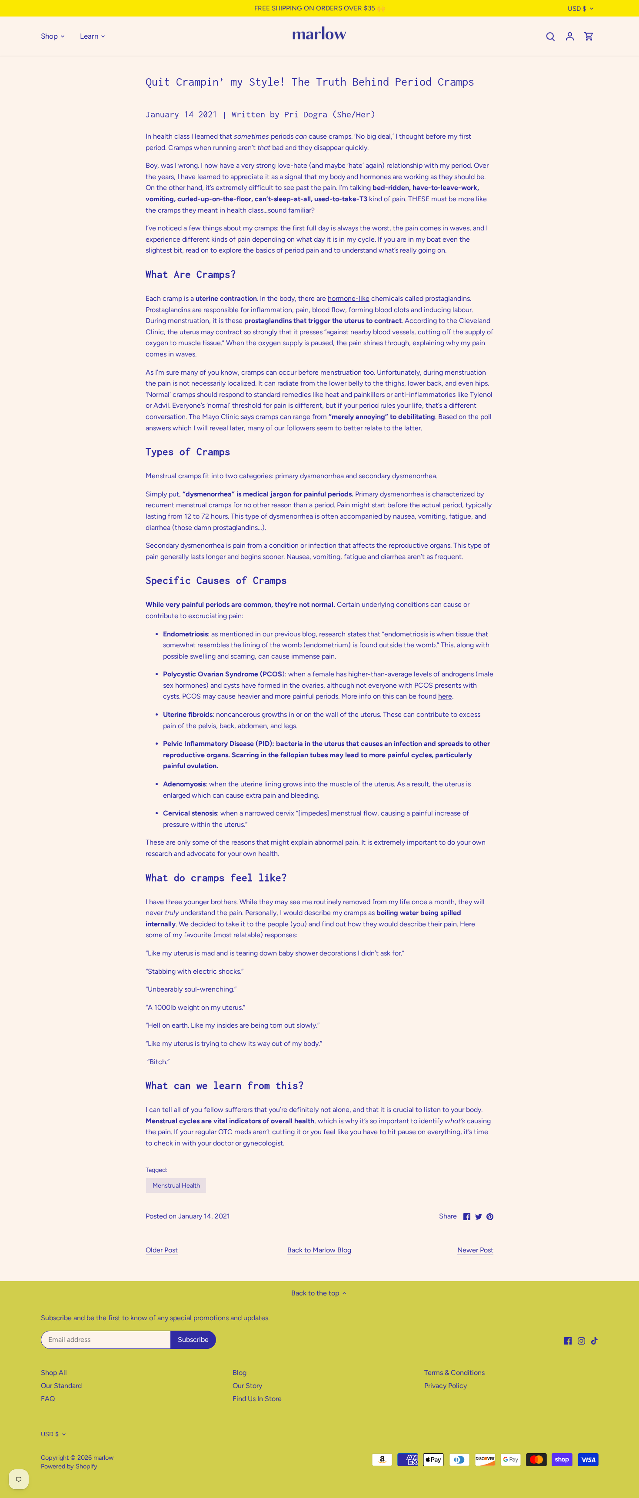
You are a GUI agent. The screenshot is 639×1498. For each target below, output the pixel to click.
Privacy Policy (445, 1385)
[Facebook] (568, 1340)
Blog (239, 1372)
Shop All (54, 1372)
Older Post (162, 1250)
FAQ (48, 1399)
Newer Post (475, 1250)
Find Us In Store (257, 1399)
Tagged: (156, 1170)
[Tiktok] (594, 1340)
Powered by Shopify (69, 1466)
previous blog (295, 634)
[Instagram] (581, 1340)
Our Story (247, 1385)
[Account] (569, 36)
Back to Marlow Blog (319, 1250)
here (445, 696)
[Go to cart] (589, 36)
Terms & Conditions (454, 1372)
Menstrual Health (176, 1185)
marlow (103, 1457)
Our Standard (61, 1385)
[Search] (550, 36)
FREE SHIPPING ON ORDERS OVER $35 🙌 (319, 8)
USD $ (577, 9)
